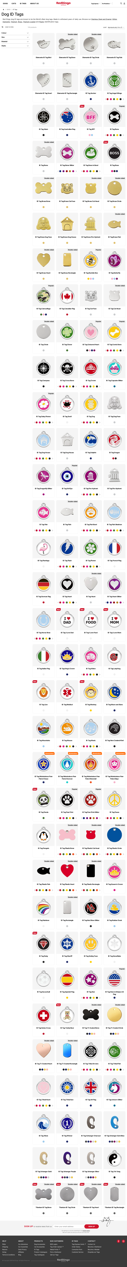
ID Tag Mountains (43, 740)
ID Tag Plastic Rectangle (91, 884)
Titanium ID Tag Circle (67, 1207)
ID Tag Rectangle (67, 920)
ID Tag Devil (67, 416)
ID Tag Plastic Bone (67, 848)
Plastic (41, 22)
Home (3, 9)
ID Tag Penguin (43, 848)
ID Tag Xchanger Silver (90, 1171)
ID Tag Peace (114, 812)
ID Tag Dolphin (91, 453)
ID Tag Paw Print (67, 812)
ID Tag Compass (44, 380)
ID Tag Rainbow (43, 920)
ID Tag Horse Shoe (43, 633)
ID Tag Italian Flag (43, 669)
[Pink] (90, 135)
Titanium (14, 22)
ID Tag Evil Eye (67, 489)
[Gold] (92, 1034)
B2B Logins (53, 1244)
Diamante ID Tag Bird (43, 57)
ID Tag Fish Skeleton (114, 524)
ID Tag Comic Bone (114, 345)
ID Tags (36, 1249)
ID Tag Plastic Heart (67, 884)
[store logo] (63, 4)
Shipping (5, 1247)
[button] (96, 3)
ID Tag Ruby (43, 956)
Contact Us (91, 1244)
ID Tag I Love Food (91, 633)
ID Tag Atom (43, 129)
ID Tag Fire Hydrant (91, 489)
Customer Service (77, 1252)
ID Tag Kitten (91, 669)
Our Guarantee (23, 1247)
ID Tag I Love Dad (67, 633)
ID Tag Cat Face (91, 309)
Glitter (114, 19)
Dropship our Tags (94, 1252)
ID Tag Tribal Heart (43, 1100)
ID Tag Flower (91, 561)
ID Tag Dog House (43, 453)
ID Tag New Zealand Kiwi (114, 740)
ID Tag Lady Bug (114, 669)
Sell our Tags (54, 1255)
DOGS (8, 9)
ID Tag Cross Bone (67, 380)
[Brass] (44, 207)
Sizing (4, 1252)
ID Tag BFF (91, 129)
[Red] (108, 99)
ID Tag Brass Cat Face (67, 201)
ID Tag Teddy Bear (67, 1028)
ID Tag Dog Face (114, 416)
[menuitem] (6, 3)
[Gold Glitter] (70, 171)
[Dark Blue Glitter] (60, 171)
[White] (67, 422)
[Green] (114, 99)
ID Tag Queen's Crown (114, 884)
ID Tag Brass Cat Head (91, 201)
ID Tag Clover (67, 345)
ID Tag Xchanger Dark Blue (114, 1136)
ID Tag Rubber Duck (114, 920)
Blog (19, 1255)
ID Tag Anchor (91, 93)
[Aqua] (67, 782)
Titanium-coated (29, 22)
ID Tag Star (91, 992)
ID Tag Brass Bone (43, 201)
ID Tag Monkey (90, 705)
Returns (4, 1249)
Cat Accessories (39, 1247)
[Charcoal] (86, 1142)
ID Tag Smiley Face (91, 956)
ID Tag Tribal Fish (114, 1064)
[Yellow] (117, 99)
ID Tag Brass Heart (43, 273)
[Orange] (91, 782)
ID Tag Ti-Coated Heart (43, 1064)
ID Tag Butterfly (114, 273)
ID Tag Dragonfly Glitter (43, 489)
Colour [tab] (3, 33)
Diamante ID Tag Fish (114, 57)
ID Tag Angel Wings (114, 93)
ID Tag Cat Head (114, 309)
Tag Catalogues (39, 1255)
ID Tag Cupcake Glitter (114, 380)
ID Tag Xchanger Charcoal (90, 1136)
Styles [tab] (3, 46)
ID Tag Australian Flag (67, 129)
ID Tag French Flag (114, 561)
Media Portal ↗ (55, 1249)
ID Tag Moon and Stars (114, 705)
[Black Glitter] (91, 926)
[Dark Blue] (91, 99)
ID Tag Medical (67, 705)
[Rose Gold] (94, 1034)
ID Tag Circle (43, 345)
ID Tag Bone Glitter (67, 165)
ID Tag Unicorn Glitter (114, 1100)
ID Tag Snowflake (114, 956)
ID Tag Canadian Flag (67, 309)
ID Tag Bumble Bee (91, 273)
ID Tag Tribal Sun (67, 1100)
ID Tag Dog (91, 416)
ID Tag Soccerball (43, 992)
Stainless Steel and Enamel (101, 19)
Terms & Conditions (8, 1255)
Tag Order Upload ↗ (57, 1247)
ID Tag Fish (43, 524)
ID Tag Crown (91, 380)
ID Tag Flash (67, 561)
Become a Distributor (94, 1247)
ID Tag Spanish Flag (67, 992)
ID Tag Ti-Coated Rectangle (67, 1064)
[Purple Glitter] (63, 171)
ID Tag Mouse (67, 740)
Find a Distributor (55, 1252)
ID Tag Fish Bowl (91, 524)
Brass (20, 22)
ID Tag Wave (43, 1136)
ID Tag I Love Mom (114, 633)
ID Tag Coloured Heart (91, 345)
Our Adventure (23, 1244)
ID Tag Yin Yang (114, 1171)
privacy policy (86, 1230)
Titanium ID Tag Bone (43, 1207)
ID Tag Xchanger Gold (43, 1171)
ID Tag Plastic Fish (43, 884)
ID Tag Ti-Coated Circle (114, 1028)
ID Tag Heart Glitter (114, 597)
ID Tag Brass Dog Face (43, 237)
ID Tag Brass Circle (114, 201)
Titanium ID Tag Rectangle (114, 1207)
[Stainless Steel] (44, 63)
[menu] (22, 3)
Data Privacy (22, 1249)
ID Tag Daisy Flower (43, 416)
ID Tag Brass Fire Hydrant (90, 237)
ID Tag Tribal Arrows (90, 1064)
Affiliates (21, 1252)
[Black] (121, 99)
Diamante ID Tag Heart (43, 93)
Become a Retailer (94, 1249)
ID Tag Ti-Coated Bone (90, 1028)
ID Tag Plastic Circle (114, 848)
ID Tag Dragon (114, 453)
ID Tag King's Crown (67, 669)
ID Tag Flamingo (43, 561)
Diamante (6, 22)
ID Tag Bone (114, 129)
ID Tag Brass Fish (114, 237)
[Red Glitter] (67, 171)
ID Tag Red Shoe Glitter (90, 920)
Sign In (124, 3)
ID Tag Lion (43, 705)
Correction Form (77, 1249)
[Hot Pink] (111, 99)
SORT (105, 27)
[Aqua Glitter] (114, 386)
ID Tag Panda (43, 812)
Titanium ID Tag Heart (91, 1207)
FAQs (4, 1244)
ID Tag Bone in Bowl (91, 165)
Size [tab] (2, 37)
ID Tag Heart (67, 597)
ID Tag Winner (67, 1136)
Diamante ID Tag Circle (90, 57)
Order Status (76, 1247)
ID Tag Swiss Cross (43, 1028)
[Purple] (117, 279)
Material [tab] (4, 41)
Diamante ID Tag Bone (67, 57)
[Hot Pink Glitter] (73, 171)
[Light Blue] (92, 135)
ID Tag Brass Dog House (67, 237)
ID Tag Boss (114, 165)
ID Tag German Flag (43, 597)
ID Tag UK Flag (91, 1100)
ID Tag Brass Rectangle (67, 273)
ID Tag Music (91, 740)
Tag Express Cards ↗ (79, 1244)
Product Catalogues (40, 1252)
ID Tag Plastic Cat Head (90, 848)
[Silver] (93, 1142)
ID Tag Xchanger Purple (67, 1171)
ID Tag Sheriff (67, 956)
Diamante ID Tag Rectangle (67, 93)
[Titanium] (44, 1213)
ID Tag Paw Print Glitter (90, 812)
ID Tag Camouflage (44, 309)
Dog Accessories (39, 1244)
